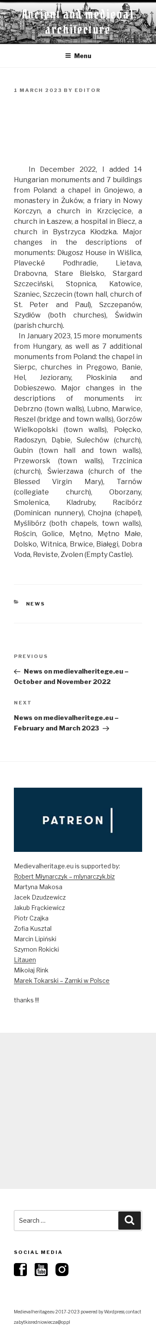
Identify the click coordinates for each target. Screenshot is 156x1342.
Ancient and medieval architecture (78, 22)
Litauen (25, 959)
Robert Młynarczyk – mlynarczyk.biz (64, 876)
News (36, 604)
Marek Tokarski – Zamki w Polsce (62, 980)
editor (88, 90)
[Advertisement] (78, 1111)
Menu (82, 55)
